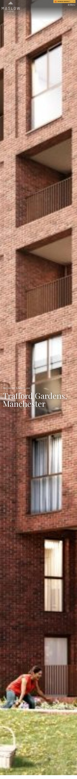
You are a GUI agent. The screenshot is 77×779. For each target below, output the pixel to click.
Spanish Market (63, 1)
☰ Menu (71, 5)
